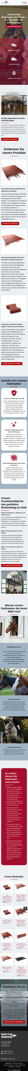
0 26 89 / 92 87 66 (8, 1053)
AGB (16, 1065)
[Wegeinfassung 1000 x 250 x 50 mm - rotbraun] (21, 935)
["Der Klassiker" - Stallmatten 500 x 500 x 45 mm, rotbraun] (7, 935)
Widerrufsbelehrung (9, 1065)
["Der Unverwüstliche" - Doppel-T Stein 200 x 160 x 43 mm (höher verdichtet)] (7, 887)
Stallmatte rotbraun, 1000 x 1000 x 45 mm (7, 969)
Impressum (12, 1066)
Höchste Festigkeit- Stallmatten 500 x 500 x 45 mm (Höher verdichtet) (21, 922)
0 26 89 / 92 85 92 (8, 1051)
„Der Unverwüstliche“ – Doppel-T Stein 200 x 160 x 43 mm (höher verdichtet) (7, 898)
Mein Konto (9, 1063)
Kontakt (18, 1066)
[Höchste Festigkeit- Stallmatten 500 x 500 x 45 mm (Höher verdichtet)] (21, 912)
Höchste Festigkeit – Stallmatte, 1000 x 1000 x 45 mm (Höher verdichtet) (21, 897)
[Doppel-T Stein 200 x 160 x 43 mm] (7, 912)
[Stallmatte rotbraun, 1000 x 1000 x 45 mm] (7, 959)
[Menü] (25, 2)
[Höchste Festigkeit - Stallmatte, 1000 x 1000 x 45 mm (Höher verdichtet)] (21, 887)
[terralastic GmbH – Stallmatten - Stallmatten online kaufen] (10, 2)
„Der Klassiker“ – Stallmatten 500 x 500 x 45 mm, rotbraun (7, 945)
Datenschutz (22, 1065)
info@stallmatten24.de (8, 1058)
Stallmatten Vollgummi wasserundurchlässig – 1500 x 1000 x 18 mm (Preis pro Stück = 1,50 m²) (21, 971)
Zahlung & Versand (17, 1063)
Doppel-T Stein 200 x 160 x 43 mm (7, 921)
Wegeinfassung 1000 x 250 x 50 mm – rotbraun (21, 945)
